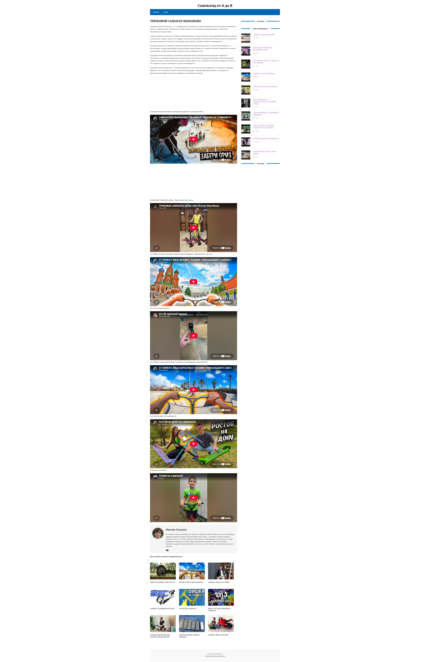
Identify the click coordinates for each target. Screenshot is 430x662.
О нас (165, 12)
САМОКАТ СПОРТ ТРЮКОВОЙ (263, 74)
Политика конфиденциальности (215, 656)
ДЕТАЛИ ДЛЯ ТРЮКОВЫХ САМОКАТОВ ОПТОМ (262, 49)
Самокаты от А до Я (215, 5)
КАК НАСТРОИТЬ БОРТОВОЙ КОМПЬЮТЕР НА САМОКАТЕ (263, 126)
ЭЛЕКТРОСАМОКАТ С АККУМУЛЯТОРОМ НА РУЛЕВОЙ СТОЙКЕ (264, 102)
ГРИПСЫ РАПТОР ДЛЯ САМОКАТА (265, 87)
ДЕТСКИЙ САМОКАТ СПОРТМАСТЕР (266, 138)
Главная (156, 12)
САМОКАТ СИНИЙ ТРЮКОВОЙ (264, 35)
